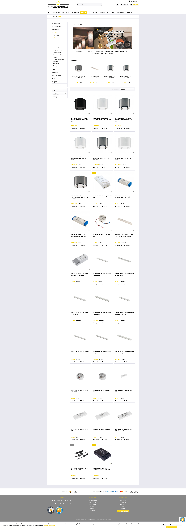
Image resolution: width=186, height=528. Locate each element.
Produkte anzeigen (56, 94)
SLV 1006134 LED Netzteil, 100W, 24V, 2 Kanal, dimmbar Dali (94, 76)
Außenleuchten (56, 26)
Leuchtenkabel (57, 52)
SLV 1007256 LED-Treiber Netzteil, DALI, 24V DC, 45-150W (102, 352)
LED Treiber (56, 35)
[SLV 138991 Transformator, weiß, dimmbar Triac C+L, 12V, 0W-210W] (124, 143)
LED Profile (56, 48)
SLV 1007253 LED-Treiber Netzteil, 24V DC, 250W (102, 313)
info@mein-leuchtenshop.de (62, 504)
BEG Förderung (56, 75)
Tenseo (55, 45)
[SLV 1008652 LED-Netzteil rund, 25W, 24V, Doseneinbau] (102, 377)
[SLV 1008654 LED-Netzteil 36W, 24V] (80, 415)
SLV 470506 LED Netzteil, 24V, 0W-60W (102, 196)
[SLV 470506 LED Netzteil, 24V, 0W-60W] (102, 182)
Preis (53, 90)
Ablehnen (165, 525)
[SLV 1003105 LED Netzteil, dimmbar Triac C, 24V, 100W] (80, 221)
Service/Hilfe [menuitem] (134, 1)
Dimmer (55, 57)
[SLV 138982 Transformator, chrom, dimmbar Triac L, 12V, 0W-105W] (110, 68)
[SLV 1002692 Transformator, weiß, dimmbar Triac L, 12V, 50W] (102, 104)
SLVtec (54, 79)
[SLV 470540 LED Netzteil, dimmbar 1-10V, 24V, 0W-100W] (102, 454)
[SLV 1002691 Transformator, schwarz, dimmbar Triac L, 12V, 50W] (80, 104)
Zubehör (54, 33)
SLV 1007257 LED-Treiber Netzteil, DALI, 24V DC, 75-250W (124, 352)
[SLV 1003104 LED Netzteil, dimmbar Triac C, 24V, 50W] (124, 182)
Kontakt (92, 510)
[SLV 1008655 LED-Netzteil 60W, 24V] (102, 415)
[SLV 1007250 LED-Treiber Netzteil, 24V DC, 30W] (102, 260)
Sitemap (123, 508)
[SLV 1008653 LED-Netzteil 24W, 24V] (124, 377)
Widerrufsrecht (123, 500)
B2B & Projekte (56, 85)
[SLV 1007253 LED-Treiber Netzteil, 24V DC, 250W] (102, 299)
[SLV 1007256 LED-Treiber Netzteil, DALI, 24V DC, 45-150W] (102, 338)
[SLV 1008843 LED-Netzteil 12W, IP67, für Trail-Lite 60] (80, 454)
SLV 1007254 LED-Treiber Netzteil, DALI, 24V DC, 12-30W (124, 313)
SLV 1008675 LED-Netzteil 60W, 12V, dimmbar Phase (123, 430)
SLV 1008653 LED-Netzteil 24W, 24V (123, 391)
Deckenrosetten (57, 50)
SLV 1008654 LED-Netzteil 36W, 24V (79, 430)
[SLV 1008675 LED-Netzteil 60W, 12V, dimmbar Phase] (124, 415)
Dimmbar (56, 40)
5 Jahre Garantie (92, 500)
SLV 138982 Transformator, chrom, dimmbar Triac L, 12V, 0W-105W (110, 76)
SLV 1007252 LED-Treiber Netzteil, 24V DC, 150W (80, 313)
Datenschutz (123, 502)
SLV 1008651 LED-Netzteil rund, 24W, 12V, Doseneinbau (79, 391)
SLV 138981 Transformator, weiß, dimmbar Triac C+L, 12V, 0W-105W (80, 158)
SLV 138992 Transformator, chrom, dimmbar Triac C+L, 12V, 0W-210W (78, 76)
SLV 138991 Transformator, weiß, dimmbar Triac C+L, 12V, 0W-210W (124, 158)
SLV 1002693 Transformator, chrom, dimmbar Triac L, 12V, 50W (126, 76)
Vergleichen (75, 128)
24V (54, 43)
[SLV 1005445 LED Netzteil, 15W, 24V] (102, 221)
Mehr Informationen (49, 525)
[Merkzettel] (117, 4)
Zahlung (92, 508)
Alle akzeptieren (175, 525)
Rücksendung (92, 502)
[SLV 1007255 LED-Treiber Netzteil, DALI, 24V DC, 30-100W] (80, 338)
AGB (123, 506)
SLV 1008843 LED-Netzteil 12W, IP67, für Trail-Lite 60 (79, 469)
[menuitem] (89, 4)
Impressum (123, 504)
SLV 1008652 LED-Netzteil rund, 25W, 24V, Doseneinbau (102, 391)
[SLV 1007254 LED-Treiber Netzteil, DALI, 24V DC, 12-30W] (124, 299)
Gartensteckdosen (58, 55)
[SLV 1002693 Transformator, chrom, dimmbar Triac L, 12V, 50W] (126, 68)
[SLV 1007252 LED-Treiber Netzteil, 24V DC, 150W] (80, 299)
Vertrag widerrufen (123, 511)
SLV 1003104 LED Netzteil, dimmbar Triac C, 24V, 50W (122, 196)
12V (54, 42)
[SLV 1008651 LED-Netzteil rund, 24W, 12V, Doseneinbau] (80, 377)
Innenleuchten (56, 23)
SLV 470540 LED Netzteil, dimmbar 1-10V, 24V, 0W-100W (101, 469)
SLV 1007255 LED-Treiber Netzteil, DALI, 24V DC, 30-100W (80, 352)
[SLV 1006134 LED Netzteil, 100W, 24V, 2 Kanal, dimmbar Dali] (94, 68)
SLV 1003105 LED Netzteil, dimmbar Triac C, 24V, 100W (78, 235)
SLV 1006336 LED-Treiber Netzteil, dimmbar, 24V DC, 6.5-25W (80, 274)
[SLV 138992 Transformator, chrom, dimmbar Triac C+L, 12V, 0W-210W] (78, 68)
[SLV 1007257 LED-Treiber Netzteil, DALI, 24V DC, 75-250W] (124, 338)
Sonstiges (55, 66)
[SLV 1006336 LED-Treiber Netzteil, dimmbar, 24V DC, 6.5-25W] (80, 260)
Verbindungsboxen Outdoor (58, 60)
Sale (53, 69)
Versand (92, 506)
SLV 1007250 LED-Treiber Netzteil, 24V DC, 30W (102, 274)
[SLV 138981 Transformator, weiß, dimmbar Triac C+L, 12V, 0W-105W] (80, 143)
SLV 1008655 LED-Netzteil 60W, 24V (101, 430)
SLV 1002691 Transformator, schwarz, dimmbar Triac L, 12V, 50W (79, 119)
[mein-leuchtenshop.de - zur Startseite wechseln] (58, 4)
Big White (55, 72)
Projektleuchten (56, 82)
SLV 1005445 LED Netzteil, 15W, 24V (101, 235)
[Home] (48, 12)
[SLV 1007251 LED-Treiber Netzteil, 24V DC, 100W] (124, 260)
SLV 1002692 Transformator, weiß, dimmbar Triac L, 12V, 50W (102, 118)
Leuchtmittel (55, 29)
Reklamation (92, 504)
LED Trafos (56, 38)
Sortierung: (115, 89)
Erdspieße (56, 63)
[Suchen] (100, 4)
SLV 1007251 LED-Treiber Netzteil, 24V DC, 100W (124, 274)
